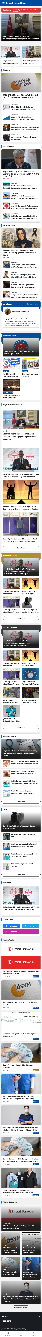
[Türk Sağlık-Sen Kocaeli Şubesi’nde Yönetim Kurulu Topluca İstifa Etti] (21, 347)
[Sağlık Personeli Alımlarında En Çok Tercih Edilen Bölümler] (21, 856)
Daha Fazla (21, 548)
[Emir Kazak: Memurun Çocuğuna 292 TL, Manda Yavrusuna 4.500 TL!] (30, 368)
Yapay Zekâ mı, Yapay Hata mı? (15, 319)
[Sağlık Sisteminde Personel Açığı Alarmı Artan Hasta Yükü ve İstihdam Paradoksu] (30, 676)
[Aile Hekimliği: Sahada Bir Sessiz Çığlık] (21, 836)
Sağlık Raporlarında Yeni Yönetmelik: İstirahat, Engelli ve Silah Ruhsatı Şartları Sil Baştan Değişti (20, 753)
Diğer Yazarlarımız (32, 304)
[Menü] (3, 3)
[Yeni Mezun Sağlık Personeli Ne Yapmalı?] (21, 866)
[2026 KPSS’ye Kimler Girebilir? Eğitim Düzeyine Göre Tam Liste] (21, 995)
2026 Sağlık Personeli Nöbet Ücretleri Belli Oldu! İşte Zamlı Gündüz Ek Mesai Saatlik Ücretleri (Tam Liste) (20, 1299)
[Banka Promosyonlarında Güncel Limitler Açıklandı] (21, 1058)
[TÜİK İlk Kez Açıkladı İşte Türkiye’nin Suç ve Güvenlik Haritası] (30, 604)
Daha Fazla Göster (21, 1307)
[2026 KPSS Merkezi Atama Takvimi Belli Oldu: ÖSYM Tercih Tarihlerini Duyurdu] (21, 87)
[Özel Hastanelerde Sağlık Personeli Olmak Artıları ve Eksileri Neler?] (21, 846)
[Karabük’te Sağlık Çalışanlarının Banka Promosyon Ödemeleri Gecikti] (11, 368)
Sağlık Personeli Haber (16, 3)
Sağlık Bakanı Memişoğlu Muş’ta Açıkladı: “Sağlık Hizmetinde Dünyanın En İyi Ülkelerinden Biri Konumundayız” (19, 571)
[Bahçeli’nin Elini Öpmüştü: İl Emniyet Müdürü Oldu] (21, 137)
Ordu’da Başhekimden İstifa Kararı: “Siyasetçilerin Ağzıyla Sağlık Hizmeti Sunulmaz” (25, 9)
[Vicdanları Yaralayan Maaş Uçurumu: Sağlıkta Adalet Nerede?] (21, 1027)
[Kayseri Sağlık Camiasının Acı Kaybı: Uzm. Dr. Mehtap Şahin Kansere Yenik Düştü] (21, 244)
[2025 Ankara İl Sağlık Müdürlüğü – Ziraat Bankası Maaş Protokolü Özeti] (21, 961)
